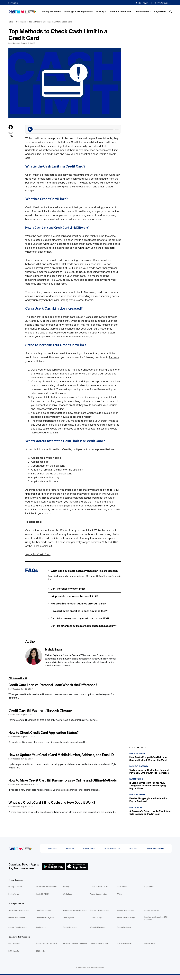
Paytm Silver (136, 779)
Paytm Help (149, 886)
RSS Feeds (40, 951)
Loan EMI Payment (43, 910)
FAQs (119, 894)
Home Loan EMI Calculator (46, 943)
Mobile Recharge (151, 910)
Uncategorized (137, 753)
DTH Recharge (96, 918)
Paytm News (13, 894)
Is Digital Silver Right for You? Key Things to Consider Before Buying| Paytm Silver (147, 785)
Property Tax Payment (99, 910)
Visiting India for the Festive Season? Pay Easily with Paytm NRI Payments (149, 771)
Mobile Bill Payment (16, 918)
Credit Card (21, 22)
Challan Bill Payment (125, 910)
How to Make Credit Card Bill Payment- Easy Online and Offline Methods (62, 780)
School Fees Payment (17, 927)
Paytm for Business (163, 3)
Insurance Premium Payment (75, 910)
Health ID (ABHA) (43, 894)
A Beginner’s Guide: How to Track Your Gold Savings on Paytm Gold (150, 812)
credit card (48, 174)
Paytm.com (147, 3)
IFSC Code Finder (124, 943)
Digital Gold (136, 807)
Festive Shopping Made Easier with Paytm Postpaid (148, 800)
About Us (70, 848)
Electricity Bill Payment (45, 918)
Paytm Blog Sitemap (155, 848)
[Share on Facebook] (10, 127)
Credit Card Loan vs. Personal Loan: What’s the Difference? (52, 685)
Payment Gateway (138, 766)
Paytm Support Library (99, 894)
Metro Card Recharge (126, 918)
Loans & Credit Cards (99, 886)
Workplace (67, 894)
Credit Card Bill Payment (18, 910)
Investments (122, 886)
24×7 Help (133, 848)
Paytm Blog (13, 3)
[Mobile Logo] (22, 11)
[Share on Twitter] (10, 134)
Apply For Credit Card (37, 554)
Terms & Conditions (112, 848)
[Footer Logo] (20, 848)
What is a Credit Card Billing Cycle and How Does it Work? (51, 802)
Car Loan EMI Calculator (100, 943)
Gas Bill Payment (70, 927)
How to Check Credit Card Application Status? (43, 733)
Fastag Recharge (124, 927)
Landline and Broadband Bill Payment (155, 918)
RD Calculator (14, 951)
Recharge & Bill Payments (46, 886)
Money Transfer (15, 886)
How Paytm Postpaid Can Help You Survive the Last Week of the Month (148, 758)
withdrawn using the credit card (96, 247)
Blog (11, 22)
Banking (66, 886)
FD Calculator (150, 943)
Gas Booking (41, 927)
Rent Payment (68, 918)
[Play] (30, 129)
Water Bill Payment (97, 927)
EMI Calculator (14, 943)
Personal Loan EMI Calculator (75, 943)
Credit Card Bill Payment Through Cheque (40, 710)
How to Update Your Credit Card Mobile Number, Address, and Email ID (61, 755)
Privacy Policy (89, 848)
